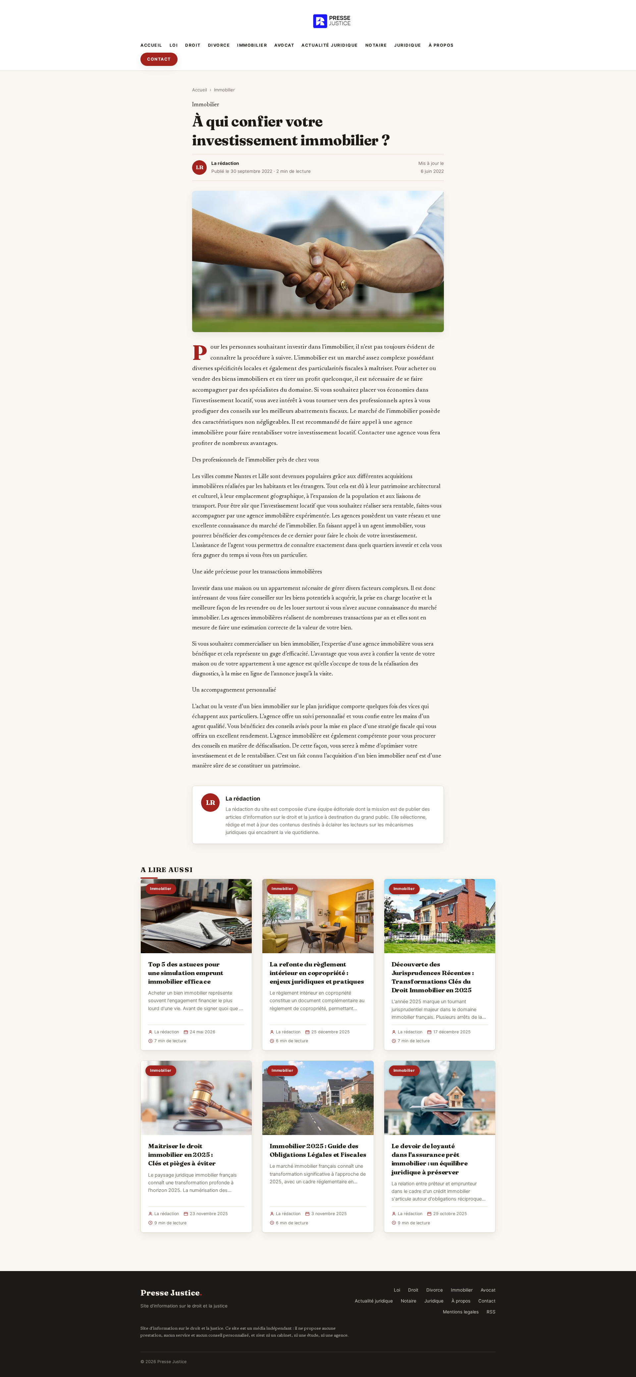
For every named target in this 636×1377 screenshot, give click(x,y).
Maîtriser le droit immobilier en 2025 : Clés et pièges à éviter (182, 1154)
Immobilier (252, 45)
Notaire (376, 45)
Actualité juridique (329, 45)
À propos (441, 45)
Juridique (407, 45)
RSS (491, 1311)
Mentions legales (461, 1311)
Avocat (284, 45)
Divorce (219, 45)
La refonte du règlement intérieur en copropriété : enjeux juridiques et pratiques (317, 972)
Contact (159, 59)
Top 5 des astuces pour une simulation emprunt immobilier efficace (185, 972)
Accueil (151, 45)
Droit (193, 45)
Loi (174, 45)
